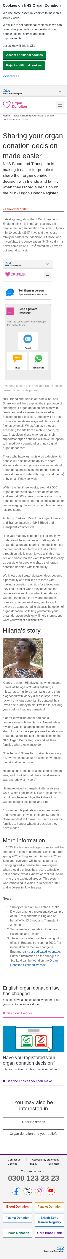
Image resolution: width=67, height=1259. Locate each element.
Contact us (14, 1159)
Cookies (12, 1163)
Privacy (32, 1163)
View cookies (11, 76)
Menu (60, 105)
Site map (53, 1163)
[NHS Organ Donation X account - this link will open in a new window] (27, 1190)
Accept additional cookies (24, 55)
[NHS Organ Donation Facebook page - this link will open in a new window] (16, 1190)
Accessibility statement (45, 1159)
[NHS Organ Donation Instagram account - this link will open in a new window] (39, 1190)
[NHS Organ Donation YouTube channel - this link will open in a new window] (50, 1190)
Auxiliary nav (60, 92)
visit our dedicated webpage (41, 951)
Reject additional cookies (24, 65)
